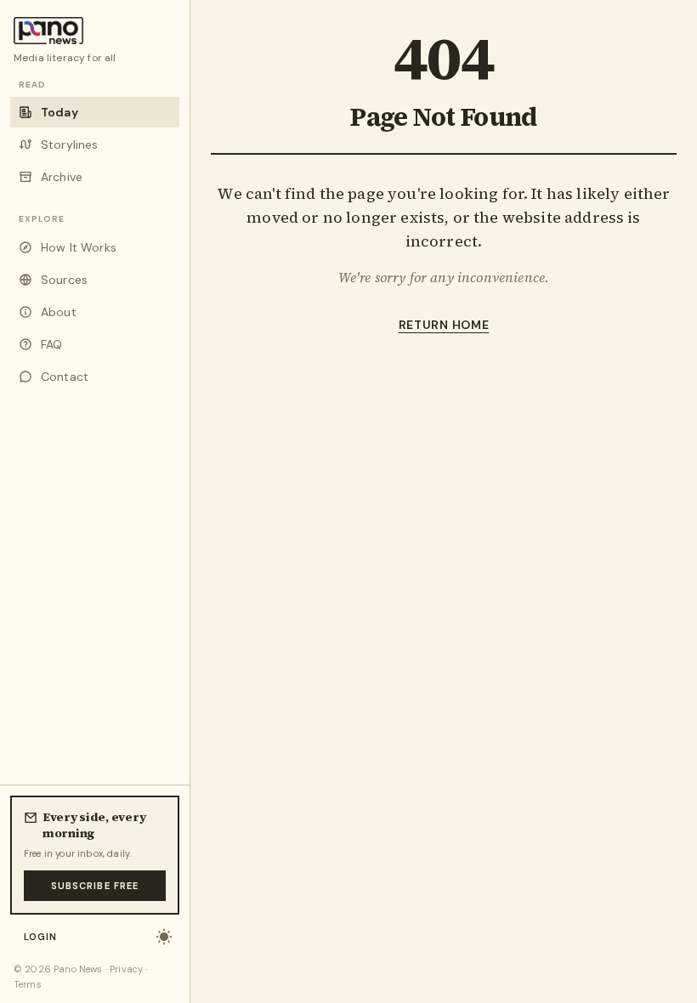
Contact (64, 376)
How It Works (78, 247)
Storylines (70, 144)
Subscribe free (95, 886)
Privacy (126, 969)
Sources (64, 279)
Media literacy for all (65, 58)
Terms (28, 984)
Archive (61, 176)
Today (59, 112)
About (58, 312)
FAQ (51, 344)
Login (41, 937)
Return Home (444, 324)
